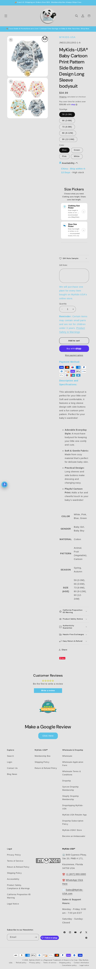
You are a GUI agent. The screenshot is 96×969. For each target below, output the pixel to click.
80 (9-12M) (67, 133)
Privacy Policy (14, 855)
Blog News (12, 774)
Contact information (81, 963)
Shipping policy (65, 963)
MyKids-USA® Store (72, 830)
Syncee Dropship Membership (70, 788)
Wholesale (67, 756)
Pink (64, 156)
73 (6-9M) (67, 127)
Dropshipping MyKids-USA (72, 807)
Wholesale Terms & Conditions (71, 773)
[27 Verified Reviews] (48, 717)
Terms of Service (15, 861)
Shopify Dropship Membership (70, 797)
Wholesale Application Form (72, 763)
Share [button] (64, 650)
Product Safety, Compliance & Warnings (18, 887)
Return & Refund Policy (46, 768)
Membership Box (43, 756)
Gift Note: (63, 265)
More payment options (74, 355)
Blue (64, 150)
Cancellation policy (69, 965)
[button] (6, 16)
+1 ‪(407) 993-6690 (76, 874)
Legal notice (84, 965)
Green (77, 150)
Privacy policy (34, 963)
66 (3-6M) (67, 120)
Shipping (62, 97)
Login (9, 762)
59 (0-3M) (67, 114)
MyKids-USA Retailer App (74, 815)
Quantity (63, 304)
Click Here (48, 736)
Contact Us (12, 768)
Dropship (66, 781)
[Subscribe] (36, 937)
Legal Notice (13, 904)
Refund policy (21, 963)
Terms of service (49, 963)
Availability (68, 163)
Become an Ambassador (73, 836)
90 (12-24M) (68, 139)
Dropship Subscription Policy (72, 822)
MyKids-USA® (34, 960)
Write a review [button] (48, 691)
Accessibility (13, 879)
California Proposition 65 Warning (19, 896)
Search (10, 756)
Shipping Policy (42, 762)
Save (63, 658)
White (77, 156)
